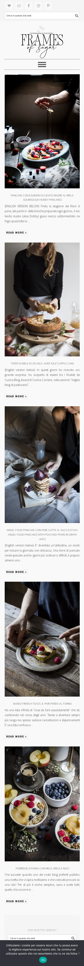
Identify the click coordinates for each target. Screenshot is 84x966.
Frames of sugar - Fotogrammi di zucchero (42, 40)
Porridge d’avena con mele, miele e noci (42, 868)
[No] (79, 953)
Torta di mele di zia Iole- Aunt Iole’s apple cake (42, 363)
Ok (43, 959)
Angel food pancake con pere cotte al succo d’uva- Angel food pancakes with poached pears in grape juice (42, 534)
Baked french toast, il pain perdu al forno (42, 703)
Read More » (16, 232)
